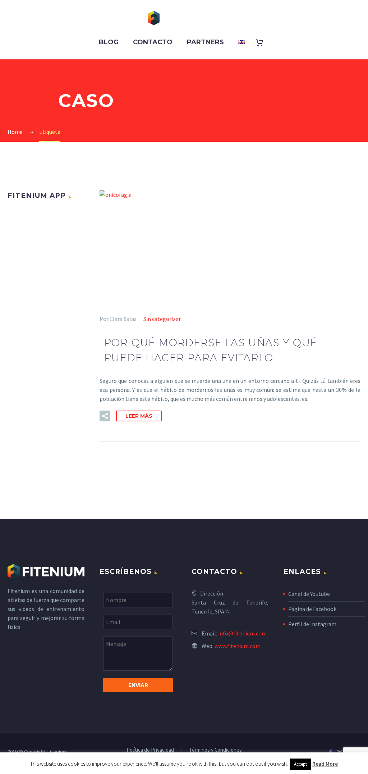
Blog (109, 42)
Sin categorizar (162, 318)
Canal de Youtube (309, 593)
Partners (205, 42)
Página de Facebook (312, 608)
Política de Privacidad (150, 750)
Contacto (152, 42)
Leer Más (138, 416)
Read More (325, 763)
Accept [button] (300, 764)
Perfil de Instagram (312, 624)
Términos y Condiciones (215, 750)
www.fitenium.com (238, 645)
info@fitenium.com (242, 633)
